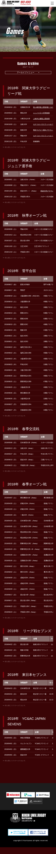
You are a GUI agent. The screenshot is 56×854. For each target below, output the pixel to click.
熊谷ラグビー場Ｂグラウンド (44, 130)
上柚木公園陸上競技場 (41, 119)
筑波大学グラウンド (47, 191)
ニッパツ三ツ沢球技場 (41, 113)
